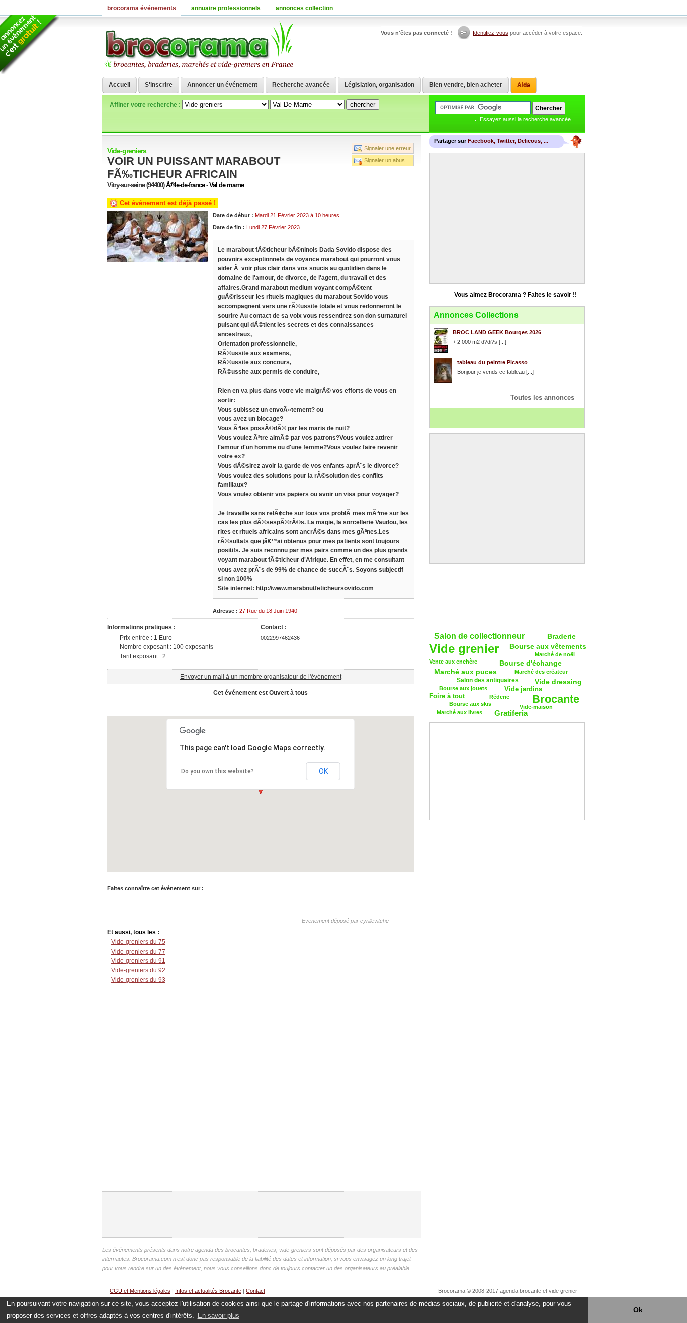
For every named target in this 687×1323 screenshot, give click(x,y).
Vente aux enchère (453, 661)
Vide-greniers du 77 (138, 951)
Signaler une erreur (387, 148)
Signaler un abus (384, 160)
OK (323, 771)
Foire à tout (447, 696)
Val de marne (226, 185)
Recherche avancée (301, 84)
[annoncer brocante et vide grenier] (29, 44)
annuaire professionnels (226, 8)
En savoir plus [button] (218, 1315)
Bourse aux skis (470, 704)
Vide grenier (464, 649)
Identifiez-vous (490, 33)
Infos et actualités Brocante (208, 1291)
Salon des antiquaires (488, 680)
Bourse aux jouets (463, 688)
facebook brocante (527, 8)
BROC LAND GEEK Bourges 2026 (497, 332)
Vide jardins (523, 689)
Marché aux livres (459, 712)
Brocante (555, 699)
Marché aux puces (465, 672)
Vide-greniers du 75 (138, 942)
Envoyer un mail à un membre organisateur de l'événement (260, 676)
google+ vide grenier (552, 8)
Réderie (499, 697)
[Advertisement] (260, 705)
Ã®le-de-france (185, 185)
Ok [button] (638, 1310)
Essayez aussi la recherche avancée (525, 119)
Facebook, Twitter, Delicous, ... (508, 141)
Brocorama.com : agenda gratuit (198, 45)
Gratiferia (511, 713)
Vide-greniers (126, 151)
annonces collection (304, 8)
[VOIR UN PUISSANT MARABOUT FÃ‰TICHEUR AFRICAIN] (157, 260)
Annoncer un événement (222, 84)
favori (577, 8)
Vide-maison (536, 707)
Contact (255, 1291)
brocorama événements (141, 8)
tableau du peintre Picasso (492, 362)
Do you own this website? (217, 771)
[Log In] (464, 32)
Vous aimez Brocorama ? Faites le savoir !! (515, 294)
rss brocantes (565, 8)
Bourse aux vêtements (547, 646)
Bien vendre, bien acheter (465, 84)
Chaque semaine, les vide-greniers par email (507, 596)
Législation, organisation (379, 84)
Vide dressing (558, 682)
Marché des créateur (541, 672)
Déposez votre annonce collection (507, 418)
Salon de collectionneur (479, 636)
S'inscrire (159, 84)
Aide (523, 84)
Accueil (119, 84)
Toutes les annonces (542, 397)
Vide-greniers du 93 (138, 979)
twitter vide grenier (540, 8)
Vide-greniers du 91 (138, 960)
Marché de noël (555, 654)
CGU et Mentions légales (140, 1291)
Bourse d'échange (530, 663)
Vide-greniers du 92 (138, 970)
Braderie (561, 636)
